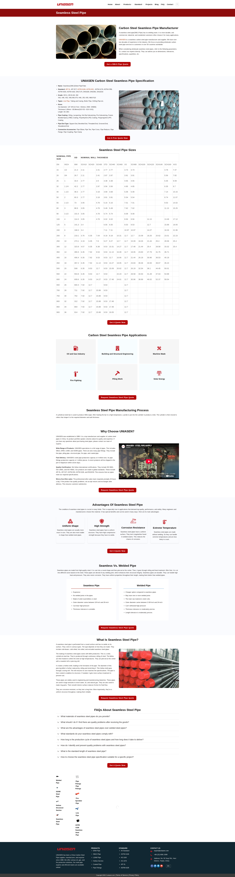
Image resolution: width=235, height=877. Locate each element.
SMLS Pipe (97, 854)
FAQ (162, 4)
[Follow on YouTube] (161, 865)
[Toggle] (58, 716)
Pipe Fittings (97, 868)
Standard (138, 4)
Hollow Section (98, 861)
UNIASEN (122, 40)
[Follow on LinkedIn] (158, 865)
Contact (170, 4)
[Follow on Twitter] (155, 865)
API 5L (68, 89)
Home (110, 4)
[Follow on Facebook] (151, 865)
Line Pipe (66, 101)
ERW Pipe (96, 851)
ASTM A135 (125, 868)
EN (168, 866)
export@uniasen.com (161, 851)
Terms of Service (122, 875)
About (117, 4)
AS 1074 (124, 861)
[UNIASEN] (65, 4)
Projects (149, 4)
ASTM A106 (81, 89)
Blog (157, 4)
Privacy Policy (134, 875)
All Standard (125, 851)
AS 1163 (124, 857)
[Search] (177, 4)
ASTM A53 (90, 89)
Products (127, 4)
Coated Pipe (97, 864)
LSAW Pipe (97, 857)
